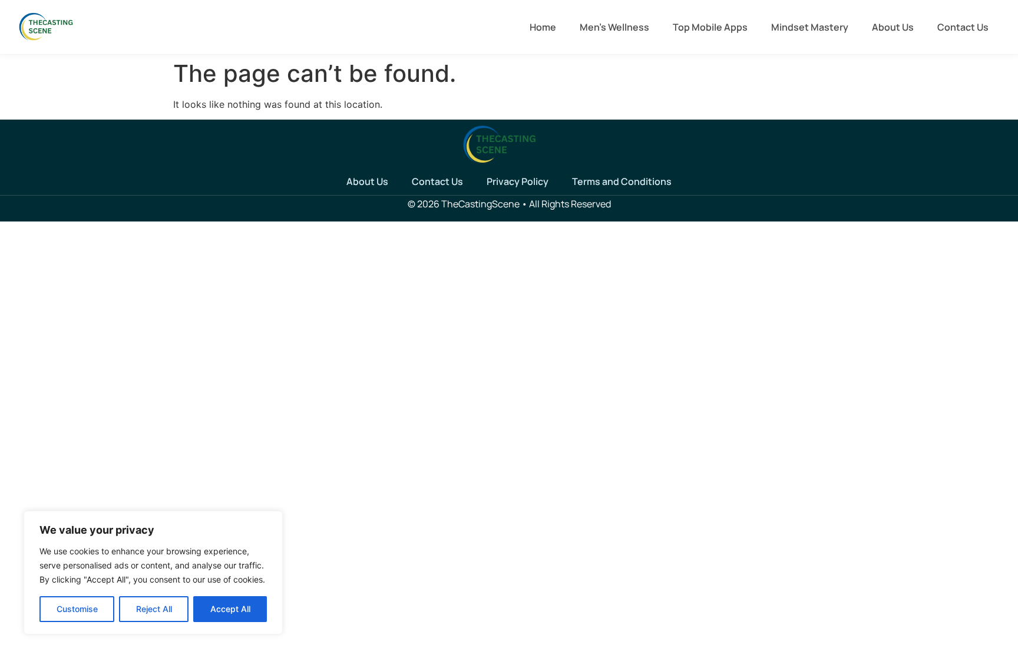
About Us (893, 27)
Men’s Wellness (614, 27)
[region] (153, 572)
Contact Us (963, 27)
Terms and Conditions (622, 181)
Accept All (230, 609)
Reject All (154, 609)
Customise (77, 609)
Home (543, 27)
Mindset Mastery (809, 27)
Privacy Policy (517, 181)
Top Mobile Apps (710, 27)
